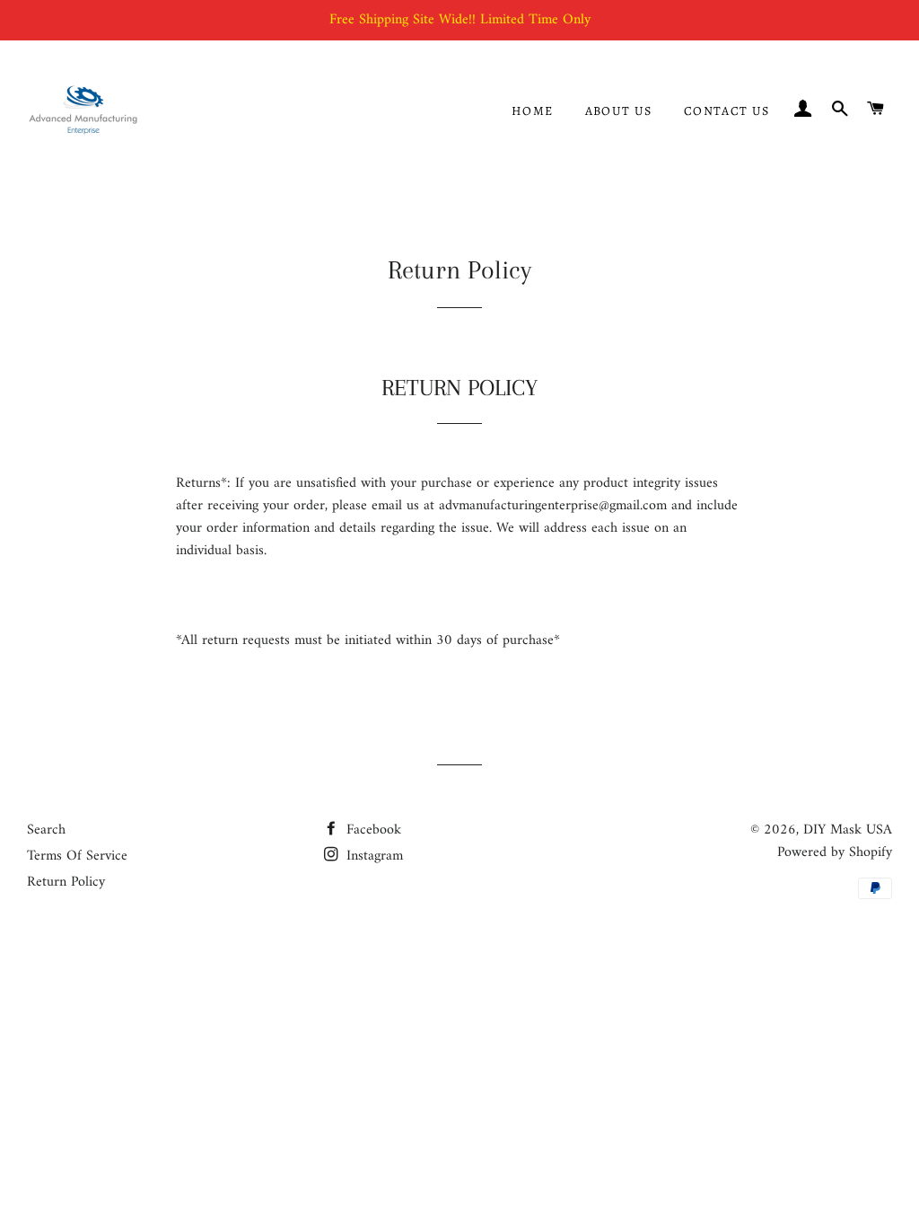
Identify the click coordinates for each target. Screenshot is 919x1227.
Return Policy (66, 882)
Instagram (372, 856)
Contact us (727, 110)
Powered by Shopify (834, 852)
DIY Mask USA (847, 830)
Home (533, 110)
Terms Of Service (77, 856)
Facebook (371, 830)
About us (618, 110)
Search (46, 830)
